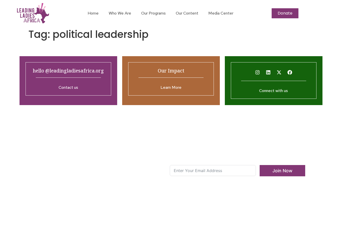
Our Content (187, 13)
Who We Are (120, 13)
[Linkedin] (268, 72)
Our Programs (153, 13)
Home (93, 13)
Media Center (220, 13)
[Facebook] (289, 72)
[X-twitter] (279, 72)
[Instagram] (257, 72)
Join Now (282, 170)
